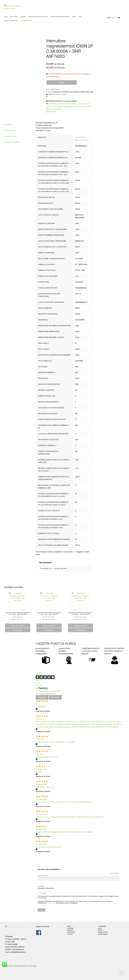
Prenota (61, 82)
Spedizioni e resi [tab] (10, 136)
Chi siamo (23, 16)
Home (6, 16)
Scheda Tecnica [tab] (10, 130)
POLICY (100, 930)
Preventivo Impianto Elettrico (38, 16)
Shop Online (14, 16)
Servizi (74, 16)
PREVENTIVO (71, 932)
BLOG (80, 16)
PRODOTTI (70, 930)
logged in (52, 568)
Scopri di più (51, 903)
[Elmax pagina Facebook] (49, 932)
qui (74, 552)
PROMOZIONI (102, 926)
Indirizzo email (43, 876)
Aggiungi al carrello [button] (17, 626)
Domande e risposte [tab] (11, 142)
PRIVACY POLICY (103, 932)
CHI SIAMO (70, 928)
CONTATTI (70, 934)
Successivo (55, 697)
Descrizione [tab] (8, 124)
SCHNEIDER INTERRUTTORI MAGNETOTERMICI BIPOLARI (73, 92)
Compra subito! (17, 630)
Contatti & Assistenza (11, 20)
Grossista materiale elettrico (59, 16)
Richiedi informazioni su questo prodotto (62, 101)
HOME (69, 926)
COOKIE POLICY (103, 934)
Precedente (42, 697)
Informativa (41, 886)
